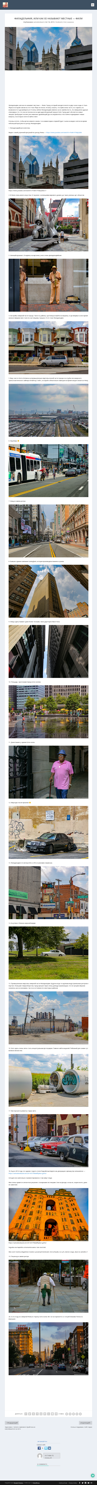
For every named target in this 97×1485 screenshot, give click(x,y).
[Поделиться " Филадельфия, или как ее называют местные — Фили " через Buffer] (45, 1414)
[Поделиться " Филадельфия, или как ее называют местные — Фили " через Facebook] (26, 1414)
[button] (39, 1449)
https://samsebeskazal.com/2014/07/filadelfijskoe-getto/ (28, 1173)
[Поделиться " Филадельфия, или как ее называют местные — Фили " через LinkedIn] (41, 1414)
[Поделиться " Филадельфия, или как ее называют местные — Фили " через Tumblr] (33, 1414)
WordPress (36, 1483)
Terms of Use (63, 1483)
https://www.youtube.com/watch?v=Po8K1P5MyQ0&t (64, 132)
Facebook (59, 22)
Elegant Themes (18, 1483)
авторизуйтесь (42, 1441)
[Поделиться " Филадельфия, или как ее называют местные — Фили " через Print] (56, 1414)
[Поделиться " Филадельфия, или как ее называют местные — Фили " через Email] (52, 1414)
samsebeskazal (39, 22)
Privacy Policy (73, 1483)
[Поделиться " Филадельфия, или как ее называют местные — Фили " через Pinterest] (37, 1414)
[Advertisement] (48, 88)
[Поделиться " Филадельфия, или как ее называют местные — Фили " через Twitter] (30, 1414)
